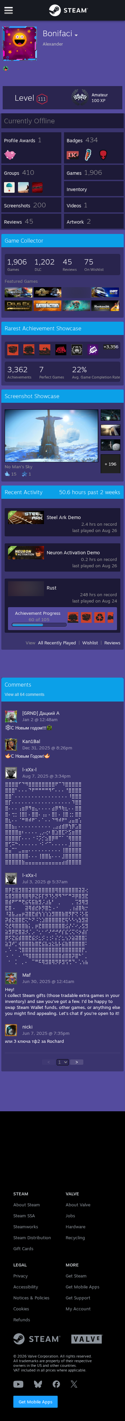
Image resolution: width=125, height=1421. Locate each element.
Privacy (20, 1275)
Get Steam (76, 1275)
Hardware (75, 1226)
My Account (78, 1308)
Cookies (21, 1308)
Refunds (21, 1319)
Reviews (112, 642)
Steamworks (25, 1226)
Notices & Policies (31, 1297)
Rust (51, 588)
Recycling (75, 1237)
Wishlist (90, 642)
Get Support (78, 1297)
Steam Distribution (32, 1237)
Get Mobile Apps (35, 1401)
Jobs (70, 1215)
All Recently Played (57, 642)
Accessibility (25, 1286)
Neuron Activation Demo (73, 552)
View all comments (24, 694)
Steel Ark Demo (64, 517)
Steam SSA (24, 1215)
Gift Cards (23, 1248)
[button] (31, 97)
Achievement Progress (37, 613)
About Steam (26, 1204)
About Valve (78, 1204)
